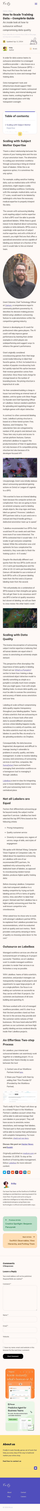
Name (5, 1315)
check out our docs (21, 1138)
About (9, 1492)
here (21, 1072)
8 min (35, 49)
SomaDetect (8, 765)
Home (5, 11)
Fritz (13, 1184)
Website (6, 1337)
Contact (23, 1492)
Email (5, 1326)
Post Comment (13, 1356)
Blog (10, 11)
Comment (7, 1284)
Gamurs (8, 305)
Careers (23, 1496)
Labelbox (7, 780)
